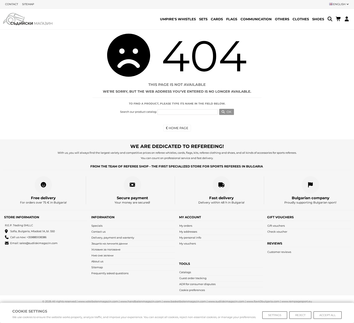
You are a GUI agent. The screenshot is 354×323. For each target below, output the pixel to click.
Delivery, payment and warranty (112, 237)
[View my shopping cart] (338, 19)
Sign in (347, 19)
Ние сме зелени (102, 255)
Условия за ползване (105, 249)
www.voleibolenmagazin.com (98, 301)
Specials (96, 225)
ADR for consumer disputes (197, 284)
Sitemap (28, 4)
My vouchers (187, 243)
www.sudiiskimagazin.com (226, 301)
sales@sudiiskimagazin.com (38, 243)
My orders (185, 225)
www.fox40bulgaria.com (262, 301)
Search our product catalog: (138, 111)
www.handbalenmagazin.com (140, 301)
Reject (300, 315)
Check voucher (277, 231)
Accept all (327, 315)
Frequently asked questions (109, 273)
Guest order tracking (192, 278)
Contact (11, 4)
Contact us (98, 231)
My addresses (188, 231)
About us (97, 261)
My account (190, 217)
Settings (274, 315)
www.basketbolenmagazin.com (184, 301)
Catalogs (185, 272)
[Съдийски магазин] (27, 18)
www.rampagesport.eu (296, 301)
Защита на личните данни (109, 243)
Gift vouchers (276, 225)
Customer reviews (279, 252)
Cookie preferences (192, 290)
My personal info (190, 237)
